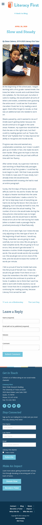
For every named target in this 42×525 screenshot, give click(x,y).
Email (4, 441)
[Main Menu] (3, 4)
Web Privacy (20, 521)
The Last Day (33, 302)
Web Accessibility (20, 518)
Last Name (6, 433)
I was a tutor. (9, 452)
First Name (6, 424)
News (30, 506)
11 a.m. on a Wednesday (13, 302)
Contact (13, 506)
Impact (29, 509)
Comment (6, 343)
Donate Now (11, 481)
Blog (22, 506)
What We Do (14, 511)
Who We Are (28, 511)
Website (5, 335)
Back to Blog (22, 13)
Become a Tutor (12, 488)
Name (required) (8, 318)
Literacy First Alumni (10, 450)
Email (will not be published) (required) (16, 326)
